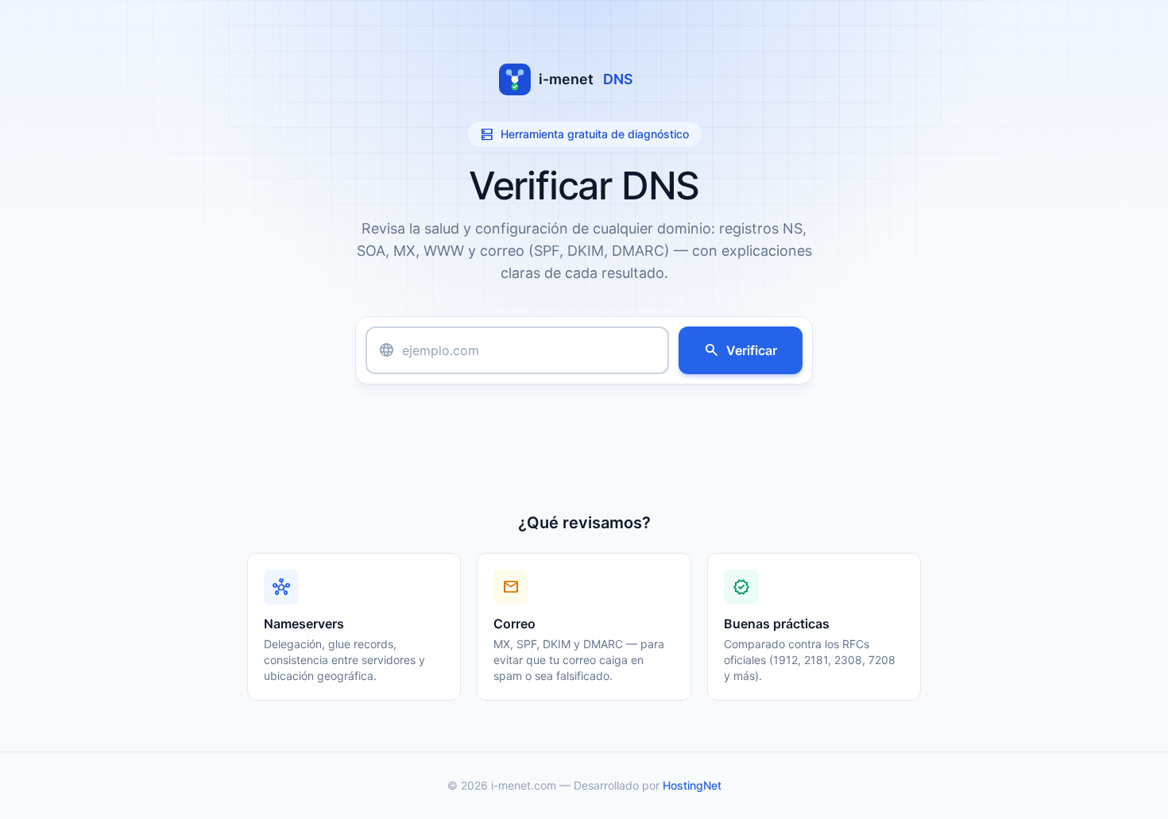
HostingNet (692, 785)
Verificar (740, 350)
